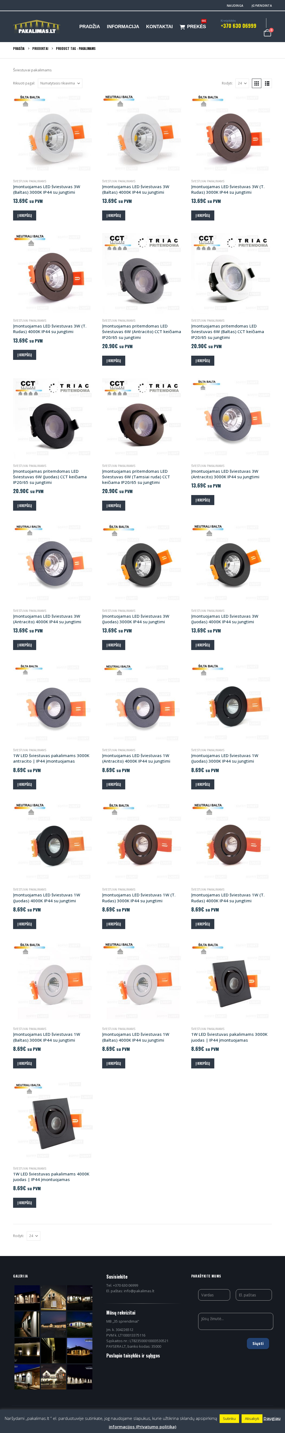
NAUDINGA (235, 6)
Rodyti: (227, 83)
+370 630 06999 (238, 25)
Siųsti (258, 1343)
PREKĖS (196, 25)
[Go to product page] (53, 134)
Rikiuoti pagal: (24, 83)
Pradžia (89, 26)
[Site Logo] (36, 27)
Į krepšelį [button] (25, 215)
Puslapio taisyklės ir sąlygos (133, 1355)
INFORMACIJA (123, 26)
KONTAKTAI (159, 26)
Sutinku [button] (229, 1418)
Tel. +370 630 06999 (122, 1285)
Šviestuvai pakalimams (29, 181)
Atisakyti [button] (252, 1418)
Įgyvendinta (262, 6)
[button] (256, 83)
